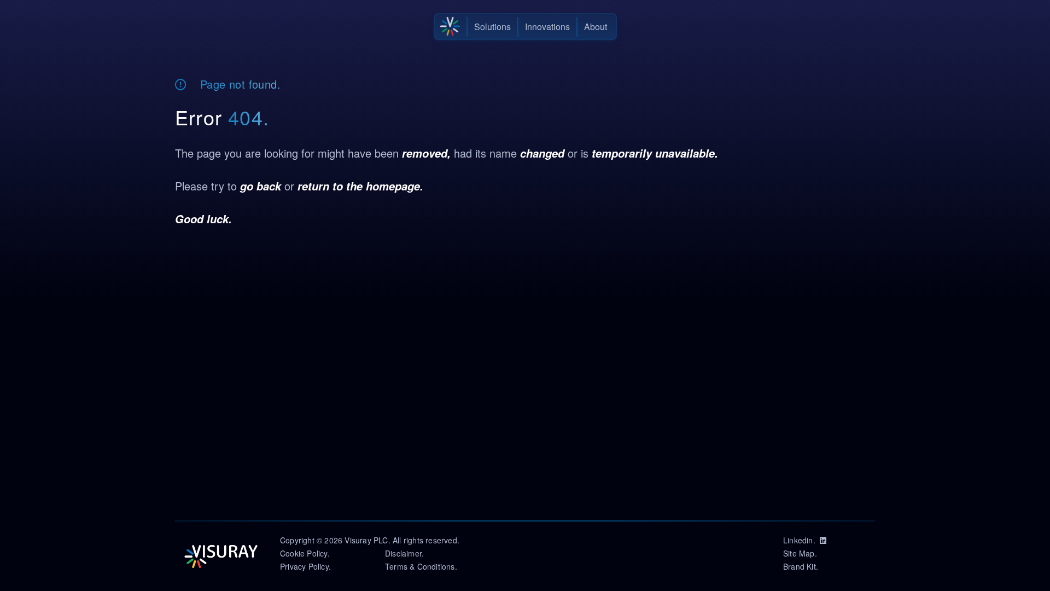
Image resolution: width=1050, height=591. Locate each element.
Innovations (547, 26)
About (595, 26)
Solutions (492, 26)
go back (260, 186)
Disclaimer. (404, 553)
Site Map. (800, 553)
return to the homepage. (360, 186)
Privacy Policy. (305, 566)
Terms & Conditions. (421, 566)
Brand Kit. (800, 566)
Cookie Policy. (305, 553)
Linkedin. (801, 540)
